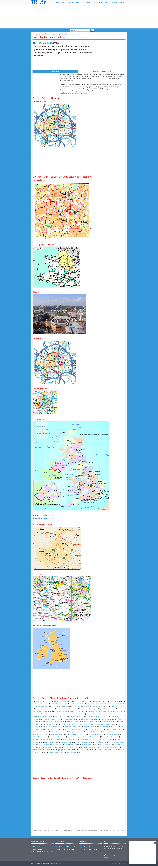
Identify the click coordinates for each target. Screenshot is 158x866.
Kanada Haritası (37, 849)
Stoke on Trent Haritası (42, 709)
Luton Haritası (57, 714)
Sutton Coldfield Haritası (72, 729)
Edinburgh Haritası (56, 704)
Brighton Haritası (105, 724)
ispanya (100, 2)
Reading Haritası (59, 711)
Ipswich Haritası (107, 722)
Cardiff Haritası (98, 706)
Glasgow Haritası (78, 701)
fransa (87, 2)
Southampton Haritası (40, 711)
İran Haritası (96, 847)
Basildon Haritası (38, 734)
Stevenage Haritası (105, 744)
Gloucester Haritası (51, 727)
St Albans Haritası (87, 744)
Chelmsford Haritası (109, 732)
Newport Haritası (89, 727)
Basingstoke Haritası (107, 737)
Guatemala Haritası (38, 851)
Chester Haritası (68, 747)
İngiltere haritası (63, 34)
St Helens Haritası (55, 732)
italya (93, 2)
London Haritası (40, 701)
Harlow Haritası (67, 739)
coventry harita (74, 34)
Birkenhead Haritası (84, 742)
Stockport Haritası (87, 724)
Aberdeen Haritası (92, 714)
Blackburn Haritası (92, 729)
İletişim (106, 841)
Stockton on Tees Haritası (88, 747)
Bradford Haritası (80, 706)
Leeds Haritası (113, 701)
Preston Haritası (74, 714)
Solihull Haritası (38, 737)
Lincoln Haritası (49, 742)
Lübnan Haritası (93, 849)
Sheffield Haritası (38, 704)
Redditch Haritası (101, 750)
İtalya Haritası (70, 849)
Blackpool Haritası (72, 722)
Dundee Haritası (68, 719)
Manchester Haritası (92, 704)
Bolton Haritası (90, 722)
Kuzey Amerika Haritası (37, 841)
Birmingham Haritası (59, 701)
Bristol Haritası (74, 704)
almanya (107, 2)
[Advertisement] (79, 15)
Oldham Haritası (38, 732)
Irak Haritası (84, 849)
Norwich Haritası (60, 716)
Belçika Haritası (61, 847)
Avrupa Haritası (59, 841)
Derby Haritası (75, 711)
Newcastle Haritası (53, 752)
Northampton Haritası (111, 711)
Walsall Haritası (77, 716)
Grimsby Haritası (84, 739)
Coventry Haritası (38, 706)
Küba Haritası (49, 851)
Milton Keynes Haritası (112, 714)
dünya (57, 2)
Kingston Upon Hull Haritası (59, 706)
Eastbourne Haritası (51, 729)
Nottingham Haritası (85, 709)
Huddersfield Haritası (86, 719)
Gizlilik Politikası (60, 863)
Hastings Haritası (66, 742)
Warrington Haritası (50, 747)
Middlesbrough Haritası (52, 722)
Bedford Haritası (70, 744)
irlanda (114, 2)
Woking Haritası (73, 732)
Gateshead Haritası (108, 747)
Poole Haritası (105, 719)
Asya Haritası (83, 841)
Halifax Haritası (101, 742)
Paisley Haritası (71, 752)
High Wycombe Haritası (64, 750)
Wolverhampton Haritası (64, 709)
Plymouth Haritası (104, 709)
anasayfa (43, 34)
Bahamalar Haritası (38, 847)
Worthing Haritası (93, 734)
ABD (62, 2)
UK (66, 2)
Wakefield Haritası (83, 750)
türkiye (121, 2)
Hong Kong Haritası (86, 847)
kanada (71, 2)
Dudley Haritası (92, 711)
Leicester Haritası (111, 704)
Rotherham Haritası (70, 727)
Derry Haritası (72, 737)
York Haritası (49, 724)
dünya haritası (52, 34)
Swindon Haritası (50, 719)
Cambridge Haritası (108, 727)
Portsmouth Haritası (39, 714)
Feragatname (69, 863)
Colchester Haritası (112, 729)
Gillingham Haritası (75, 734)
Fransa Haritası (61, 849)
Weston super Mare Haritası (41, 750)
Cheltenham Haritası (56, 734)
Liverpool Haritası (96, 701)
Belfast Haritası (114, 706)
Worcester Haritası (55, 737)
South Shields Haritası (51, 744)
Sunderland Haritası (41, 716)
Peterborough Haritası (67, 724)
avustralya (79, 2)
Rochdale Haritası (111, 734)
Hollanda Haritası (71, 847)
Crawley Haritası (91, 732)
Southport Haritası (89, 737)
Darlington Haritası (102, 739)
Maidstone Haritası (50, 739)
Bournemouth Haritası (96, 716)
